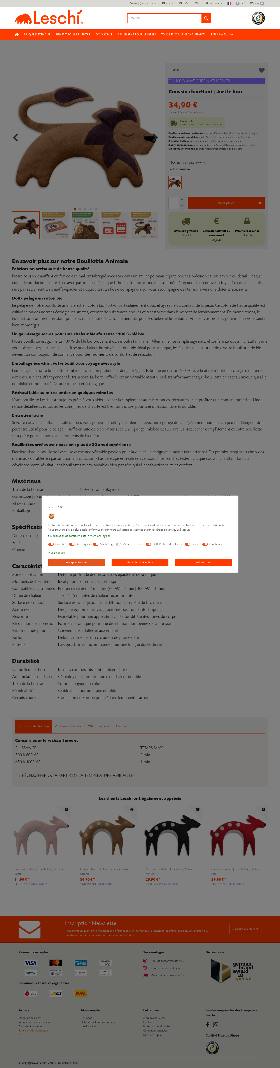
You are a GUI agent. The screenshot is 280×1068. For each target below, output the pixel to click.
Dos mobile (104, 35)
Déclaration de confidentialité (68, 536)
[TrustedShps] (258, 18)
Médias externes (132, 544)
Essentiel (60, 544)
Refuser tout (203, 562)
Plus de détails (56, 552)
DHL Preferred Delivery (167, 544)
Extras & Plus (220, 34)
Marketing (106, 544)
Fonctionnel (216, 544)
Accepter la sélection (140, 562)
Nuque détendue (37, 35)
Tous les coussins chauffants (183, 35)
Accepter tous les (76, 562)
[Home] (16, 34)
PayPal (195, 544)
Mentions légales (100, 536)
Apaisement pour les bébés (136, 35)
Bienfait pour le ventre (73, 35)
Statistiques (83, 544)
